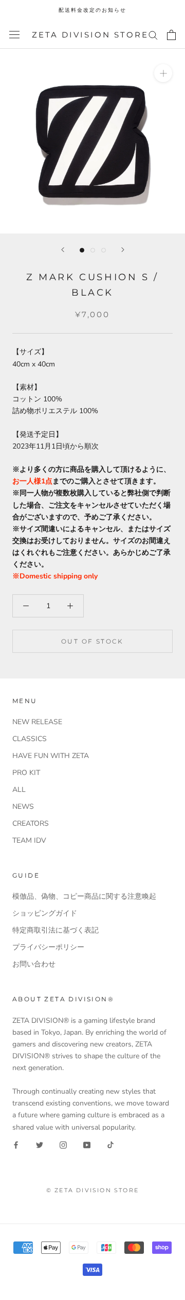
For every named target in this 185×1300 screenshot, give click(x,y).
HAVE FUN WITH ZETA (50, 756)
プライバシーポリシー (48, 947)
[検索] (153, 34)
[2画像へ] (92, 250)
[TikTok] (110, 1145)
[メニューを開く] (14, 34)
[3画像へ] (103, 250)
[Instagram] (63, 1145)
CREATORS (30, 823)
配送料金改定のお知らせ (92, 10)
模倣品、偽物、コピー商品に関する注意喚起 (84, 896)
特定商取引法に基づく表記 (55, 930)
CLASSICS (29, 739)
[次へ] (122, 249)
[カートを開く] (171, 35)
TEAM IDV (29, 840)
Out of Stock (92, 641)
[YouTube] (86, 1145)
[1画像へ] (82, 250)
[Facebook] (16, 1145)
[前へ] (62, 249)
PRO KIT (26, 773)
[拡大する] (163, 73)
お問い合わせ (33, 964)
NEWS (23, 806)
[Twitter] (39, 1145)
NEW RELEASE (37, 722)
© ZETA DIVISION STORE (92, 1190)
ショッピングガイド (44, 913)
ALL (19, 789)
